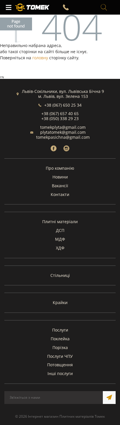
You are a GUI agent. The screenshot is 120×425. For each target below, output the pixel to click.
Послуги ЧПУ (60, 356)
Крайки (60, 302)
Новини (60, 177)
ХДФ (60, 248)
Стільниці (60, 275)
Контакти (60, 194)
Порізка (60, 347)
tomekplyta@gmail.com (63, 127)
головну (40, 57)
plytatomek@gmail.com (63, 132)
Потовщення (60, 364)
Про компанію (60, 168)
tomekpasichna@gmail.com (63, 137)
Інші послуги (60, 373)
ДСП (60, 230)
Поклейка (60, 338)
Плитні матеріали (60, 221)
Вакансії (60, 185)
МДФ (60, 239)
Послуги (60, 330)
